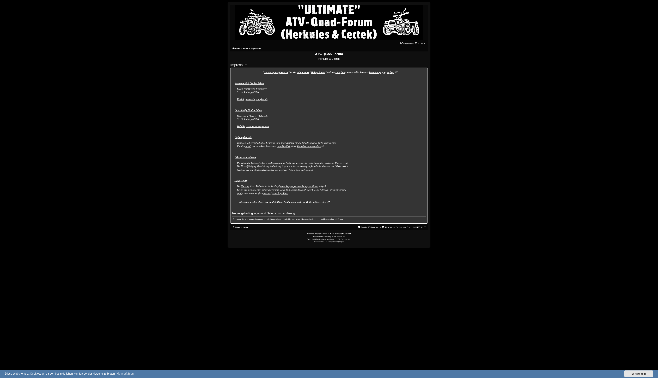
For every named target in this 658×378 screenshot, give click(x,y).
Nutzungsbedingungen (310, 219)
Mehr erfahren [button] (125, 373)
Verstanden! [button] (639, 373)
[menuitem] (420, 43)
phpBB (320, 233)
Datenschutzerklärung (333, 219)
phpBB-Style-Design (343, 239)
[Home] (329, 21)
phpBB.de (341, 237)
